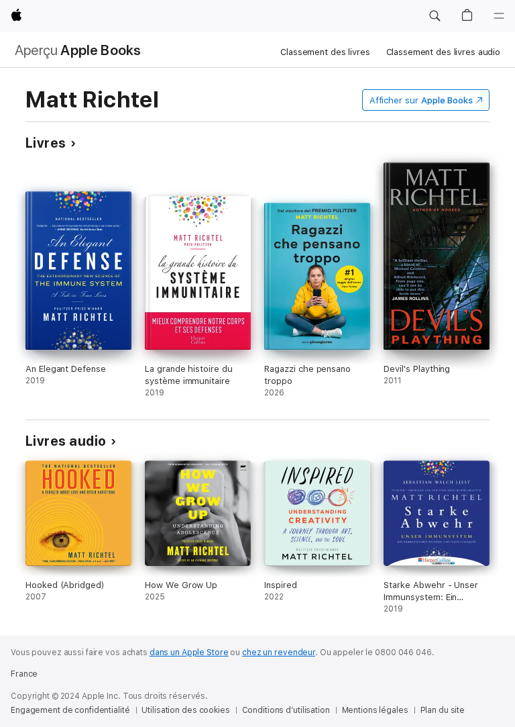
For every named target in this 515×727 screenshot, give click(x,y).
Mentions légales (375, 710)
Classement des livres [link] (324, 52)
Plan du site (442, 710)
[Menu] (499, 16)
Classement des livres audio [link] (443, 52)
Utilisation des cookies (185, 710)
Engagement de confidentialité (70, 710)
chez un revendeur (278, 652)
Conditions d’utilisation (286, 710)
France (24, 674)
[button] (434, 16)
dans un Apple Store (189, 652)
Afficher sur (421, 100)
